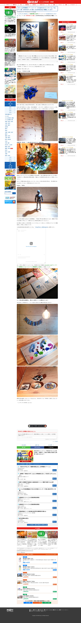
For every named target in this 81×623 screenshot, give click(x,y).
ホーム (31, 609)
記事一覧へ (37, 445)
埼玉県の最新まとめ (8, 114)
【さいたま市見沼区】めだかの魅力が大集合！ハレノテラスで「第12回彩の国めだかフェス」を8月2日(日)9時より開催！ (71, 151)
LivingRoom (19, 550)
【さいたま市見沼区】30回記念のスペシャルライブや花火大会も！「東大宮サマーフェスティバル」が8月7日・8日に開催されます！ (71, 68)
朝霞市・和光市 (9, 148)
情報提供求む (41, 609)
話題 (54, 4)
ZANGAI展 (23, 550)
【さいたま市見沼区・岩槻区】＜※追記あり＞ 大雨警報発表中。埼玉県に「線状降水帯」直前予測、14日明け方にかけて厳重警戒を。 (71, 141)
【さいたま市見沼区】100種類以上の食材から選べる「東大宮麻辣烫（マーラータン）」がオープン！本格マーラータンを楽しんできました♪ (71, 38)
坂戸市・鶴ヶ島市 (8, 139)
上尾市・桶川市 (7, 137)
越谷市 (6, 128)
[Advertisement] (67, 13)
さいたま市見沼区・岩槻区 (46, 2)
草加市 (6, 130)
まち (49, 4)
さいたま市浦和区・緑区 (9, 119)
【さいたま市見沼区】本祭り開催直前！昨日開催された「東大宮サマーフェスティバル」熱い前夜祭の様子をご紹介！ (71, 116)
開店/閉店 (27, 4)
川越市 (6, 153)
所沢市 (6, 150)
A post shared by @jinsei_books (31, 261)
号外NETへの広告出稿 (49, 609)
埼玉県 (35, 11)
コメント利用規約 (55, 441)
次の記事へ (50, 445)
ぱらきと (23, 552)
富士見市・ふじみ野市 (8, 144)
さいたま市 (7, 116)
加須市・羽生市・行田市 (9, 121)
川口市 (6, 141)
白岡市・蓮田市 (7, 125)
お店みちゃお (42, 4)
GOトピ (8, 4)
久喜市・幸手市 (7, 123)
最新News (15, 4)
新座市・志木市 (7, 146)
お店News (34, 4)
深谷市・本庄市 (7, 155)
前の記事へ (24, 445)
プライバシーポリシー (64, 609)
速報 (66, 4)
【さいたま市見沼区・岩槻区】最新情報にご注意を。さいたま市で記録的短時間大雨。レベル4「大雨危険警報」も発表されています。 (10, 64)
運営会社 (35, 609)
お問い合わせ (56, 609)
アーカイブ (72, 4)
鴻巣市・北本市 (7, 135)
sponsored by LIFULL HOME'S (51, 554)
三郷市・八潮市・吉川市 (9, 132)
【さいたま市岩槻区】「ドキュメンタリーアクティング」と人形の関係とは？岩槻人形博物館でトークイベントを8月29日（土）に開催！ (10, 20)
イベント (60, 4)
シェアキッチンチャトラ (29, 550)
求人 (21, 4)
